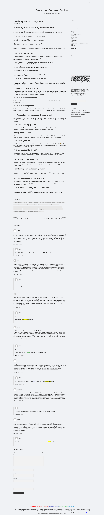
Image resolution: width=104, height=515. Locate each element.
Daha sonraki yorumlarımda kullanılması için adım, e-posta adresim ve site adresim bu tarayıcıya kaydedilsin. (32, 484)
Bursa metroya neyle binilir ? (75, 28)
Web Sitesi (15, 478)
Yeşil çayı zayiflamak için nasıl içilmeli (20, 211)
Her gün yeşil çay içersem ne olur (19, 204)
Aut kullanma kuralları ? (74, 40)
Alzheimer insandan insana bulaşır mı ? (77, 50)
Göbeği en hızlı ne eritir (60, 202)
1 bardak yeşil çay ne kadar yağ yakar (20, 202)
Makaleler (18, 199)
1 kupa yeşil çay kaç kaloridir (33, 202)
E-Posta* (14, 473)
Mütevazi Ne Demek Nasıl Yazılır (76, 114)
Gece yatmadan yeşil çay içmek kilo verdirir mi (47, 202)
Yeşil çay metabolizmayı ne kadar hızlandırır (30, 209)
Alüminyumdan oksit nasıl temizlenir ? (77, 47)
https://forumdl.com (17, 499)
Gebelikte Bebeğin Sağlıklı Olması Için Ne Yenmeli (55, 218)
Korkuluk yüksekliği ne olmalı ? (76, 34)
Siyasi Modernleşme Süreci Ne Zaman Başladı (78, 110)
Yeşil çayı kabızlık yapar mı (58, 209)
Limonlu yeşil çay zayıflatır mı (32, 204)
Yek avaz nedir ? (73, 31)
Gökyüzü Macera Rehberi (52, 10)
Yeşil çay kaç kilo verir (17, 209)
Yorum (14, 454)
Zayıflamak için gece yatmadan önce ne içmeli (35, 211)
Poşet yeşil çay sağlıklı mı (54, 204)
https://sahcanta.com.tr (26, 499)
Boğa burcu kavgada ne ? (75, 37)
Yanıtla (20, 244)
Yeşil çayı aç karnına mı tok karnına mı (46, 209)
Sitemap (42, 499)
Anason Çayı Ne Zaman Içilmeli (20, 218)
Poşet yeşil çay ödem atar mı (43, 204)
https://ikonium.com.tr (35, 499)
